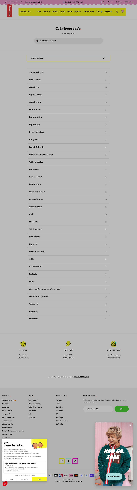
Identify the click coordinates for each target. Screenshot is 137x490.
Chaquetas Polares (114, 476)
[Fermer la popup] (130, 425)
